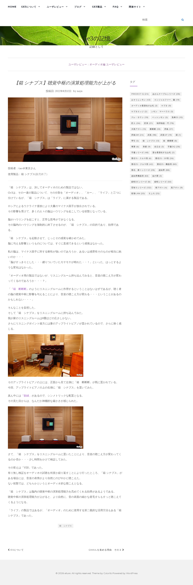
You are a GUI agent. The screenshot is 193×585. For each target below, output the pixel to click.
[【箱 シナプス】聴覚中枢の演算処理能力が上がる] (65, 129)
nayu (79, 91)
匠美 (148, 123)
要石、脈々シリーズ (143, 170)
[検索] (182, 20)
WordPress (132, 573)
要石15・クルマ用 (141, 158)
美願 (147, 146)
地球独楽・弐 (165, 123)
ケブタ (166, 105)
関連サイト (135, 6)
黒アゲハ (177, 187)
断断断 (155, 129)
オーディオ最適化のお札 (144, 105)
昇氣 (168, 129)
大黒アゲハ (138, 129)
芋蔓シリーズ (140, 152)
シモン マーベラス (162, 111)
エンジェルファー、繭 (167, 100)
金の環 (157, 176)
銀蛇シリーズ (163, 182)
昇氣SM (137, 135)
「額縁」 (26, 395)
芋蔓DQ (174, 146)
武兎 (152, 135)
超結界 (164, 170)
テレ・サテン (139, 117)
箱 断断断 (170, 141)
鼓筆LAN (138, 193)
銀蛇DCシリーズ (141, 182)
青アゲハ (161, 187)
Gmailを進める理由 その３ (105, 549)
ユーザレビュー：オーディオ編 (86, 64)
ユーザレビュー (55, 6)
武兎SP (166, 135)
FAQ (116, 6)
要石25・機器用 (167, 164)
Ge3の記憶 (96, 38)
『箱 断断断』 (20, 289)
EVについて (17, 549)
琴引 (135, 141)
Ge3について (28, 6)
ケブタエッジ (139, 111)
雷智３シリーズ (141, 187)
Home (12, 6)
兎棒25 (177, 117)
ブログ (78, 6)
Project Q (140, 94)
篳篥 (135, 146)
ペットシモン (160, 117)
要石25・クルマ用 (142, 164)
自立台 (159, 146)
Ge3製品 (97, 6)
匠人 (135, 123)
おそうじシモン (141, 100)
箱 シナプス (65, 526)
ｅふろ (154, 193)
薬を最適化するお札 (163, 152)
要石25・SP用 (164, 158)
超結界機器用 (140, 176)
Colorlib (107, 573)
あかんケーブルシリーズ (166, 94)
